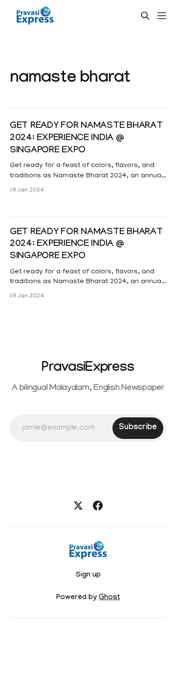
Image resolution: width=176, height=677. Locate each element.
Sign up (88, 575)
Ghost (109, 598)
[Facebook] (98, 505)
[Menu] (162, 16)
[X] (78, 505)
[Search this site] (145, 16)
